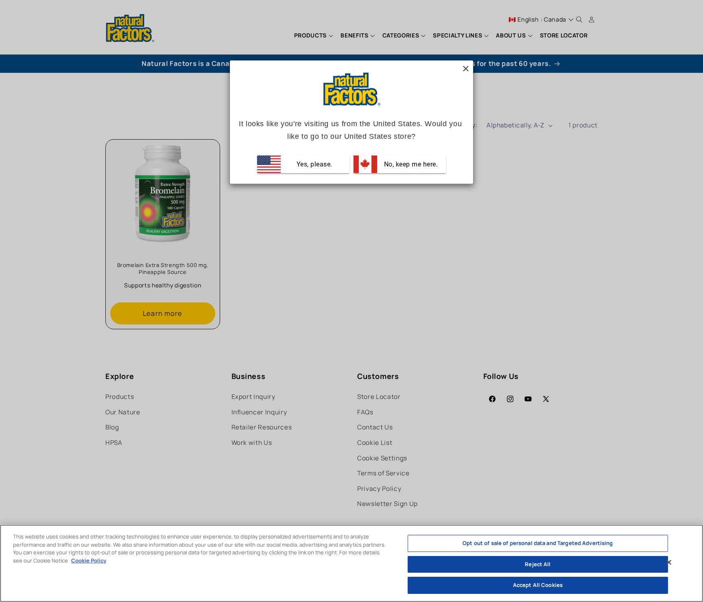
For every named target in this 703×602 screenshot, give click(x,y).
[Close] (669, 562)
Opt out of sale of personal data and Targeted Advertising (538, 543)
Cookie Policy (88, 560)
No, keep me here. (410, 164)
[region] (351, 563)
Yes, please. (313, 164)
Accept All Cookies (538, 585)
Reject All (537, 564)
